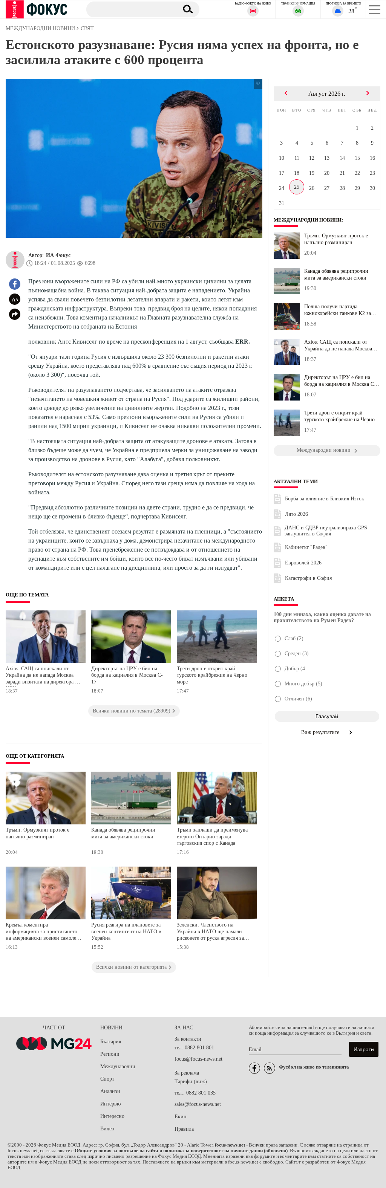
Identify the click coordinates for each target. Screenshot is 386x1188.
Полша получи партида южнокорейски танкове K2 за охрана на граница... (337, 310)
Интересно (112, 1116)
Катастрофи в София (308, 578)
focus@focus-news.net (198, 1059)
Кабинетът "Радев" (306, 547)
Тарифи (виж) (191, 1081)
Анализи (110, 1091)
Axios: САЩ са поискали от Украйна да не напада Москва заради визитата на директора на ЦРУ (43, 676)
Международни (117, 1066)
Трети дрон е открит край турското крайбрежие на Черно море (212, 675)
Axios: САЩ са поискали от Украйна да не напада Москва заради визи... (338, 345)
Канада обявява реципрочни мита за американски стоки (123, 833)
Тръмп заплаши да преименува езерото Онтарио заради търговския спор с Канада (212, 836)
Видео (107, 1128)
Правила (184, 1129)
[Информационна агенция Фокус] (254, 1068)
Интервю (110, 1104)
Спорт (107, 1079)
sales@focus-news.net (198, 1104)
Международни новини (308, 220)
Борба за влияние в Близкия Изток (324, 498)
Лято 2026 (296, 514)
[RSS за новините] (269, 1068)
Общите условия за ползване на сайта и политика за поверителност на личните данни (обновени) (181, 1150)
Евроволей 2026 (303, 563)
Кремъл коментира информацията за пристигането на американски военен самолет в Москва (42, 932)
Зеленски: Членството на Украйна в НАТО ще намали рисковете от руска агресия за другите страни (210, 932)
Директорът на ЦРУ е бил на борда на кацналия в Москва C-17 (127, 675)
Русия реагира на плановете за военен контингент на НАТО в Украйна (126, 931)
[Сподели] (14, 314)
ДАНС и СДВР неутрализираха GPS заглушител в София (326, 531)
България (110, 1041)
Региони (109, 1054)
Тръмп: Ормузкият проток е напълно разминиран (37, 833)
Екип (181, 1116)
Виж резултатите (321, 732)
